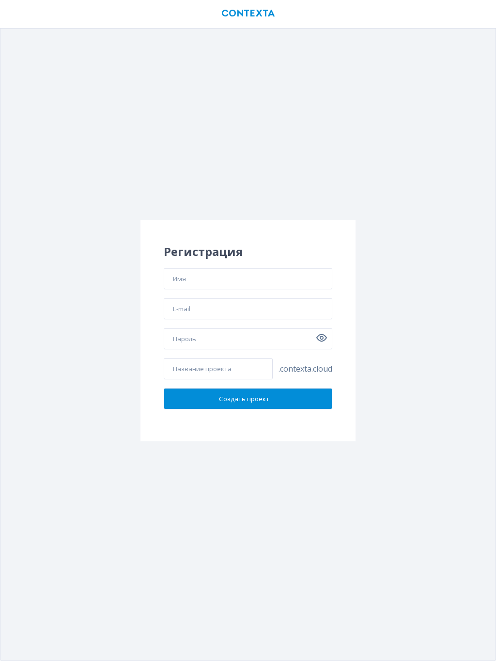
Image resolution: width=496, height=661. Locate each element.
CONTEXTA (248, 14)
